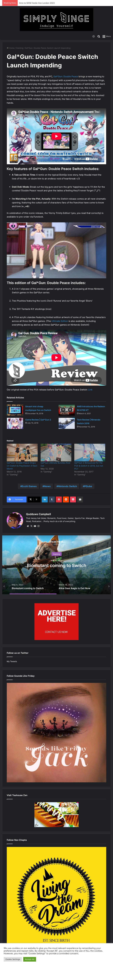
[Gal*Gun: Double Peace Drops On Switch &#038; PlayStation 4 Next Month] (22, 452)
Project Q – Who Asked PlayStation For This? (39, 3)
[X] (31, 526)
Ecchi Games (29, 486)
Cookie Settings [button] (12, 959)
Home (12, 48)
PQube (88, 486)
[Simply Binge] (56, 19)
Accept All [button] (29, 959)
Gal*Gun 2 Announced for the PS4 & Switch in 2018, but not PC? (88, 466)
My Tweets (12, 661)
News (47, 486)
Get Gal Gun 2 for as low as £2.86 (58, 565)
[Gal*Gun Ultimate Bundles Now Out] (56, 452)
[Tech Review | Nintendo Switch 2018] (67, 423)
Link (90, 389)
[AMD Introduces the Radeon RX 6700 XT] (67, 410)
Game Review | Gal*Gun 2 (38, 419)
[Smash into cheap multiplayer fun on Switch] (15, 410)
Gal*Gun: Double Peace (65, 76)
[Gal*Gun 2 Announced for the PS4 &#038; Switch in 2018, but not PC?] (89, 452)
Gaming (19, 48)
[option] (57, 564)
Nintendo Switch (67, 486)
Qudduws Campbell (38, 514)
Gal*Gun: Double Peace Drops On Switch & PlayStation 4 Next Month (22, 466)
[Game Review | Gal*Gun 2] (15, 423)
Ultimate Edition (59, 321)
